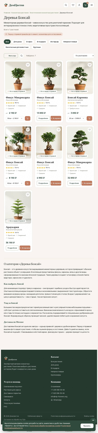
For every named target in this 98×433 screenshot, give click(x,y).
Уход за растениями (12, 403)
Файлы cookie (89, 416)
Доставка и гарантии (12, 393)
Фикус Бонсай (45, 97)
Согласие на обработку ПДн (14, 420)
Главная (7, 13)
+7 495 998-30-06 (58, 390)
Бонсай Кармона (78, 97)
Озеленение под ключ (13, 386)
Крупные (37, 47)
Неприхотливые (70, 42)
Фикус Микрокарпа (18, 97)
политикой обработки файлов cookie (45, 426)
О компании (55, 386)
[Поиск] (65, 5)
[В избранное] (28, 65)
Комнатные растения (20, 13)
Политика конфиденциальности (63, 416)
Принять (87, 426)
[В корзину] (27, 118)
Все (7, 42)
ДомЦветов (16, 5)
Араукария (12, 227)
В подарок (41, 42)
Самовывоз (8, 396)
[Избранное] (73, 5)
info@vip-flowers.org (59, 396)
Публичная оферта (35, 416)
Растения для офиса (12, 390)
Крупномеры (56, 375)
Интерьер (54, 42)
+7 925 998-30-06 (58, 393)
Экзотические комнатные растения (44, 13)
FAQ (5, 407)
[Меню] (91, 5)
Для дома (18, 42)
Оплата (7, 400)
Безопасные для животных (17, 47)
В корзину (57, 118)
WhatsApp (57, 400)
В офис (29, 42)
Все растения (56, 361)
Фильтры (12, 56)
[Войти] (79, 5)
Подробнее (43, 118)
